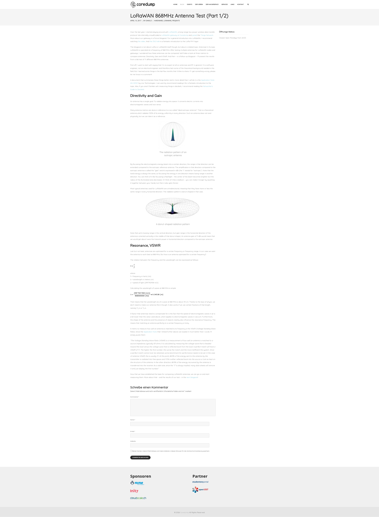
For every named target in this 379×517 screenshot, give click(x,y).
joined (194, 35)
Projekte (176, 21)
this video (141, 41)
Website (133, 441)
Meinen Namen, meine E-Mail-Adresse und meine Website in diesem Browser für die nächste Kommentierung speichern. (171, 451)
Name (132, 420)
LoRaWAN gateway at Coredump (174, 35)
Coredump (184, 512)
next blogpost (192, 377)
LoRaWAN (167, 21)
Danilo (149, 21)
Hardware (158, 21)
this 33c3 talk (155, 41)
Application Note (150, 332)
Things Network (206, 35)
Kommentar (134, 397)
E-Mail (132, 431)
